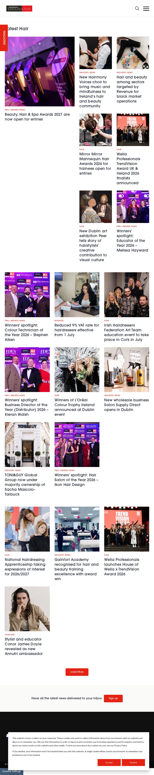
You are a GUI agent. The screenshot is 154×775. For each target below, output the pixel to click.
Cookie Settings (12, 771)
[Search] (137, 8)
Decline (133, 762)
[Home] (19, 8)
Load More (77, 672)
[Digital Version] (2, 18)
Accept (109, 762)
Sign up (113, 698)
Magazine (4, 38)
